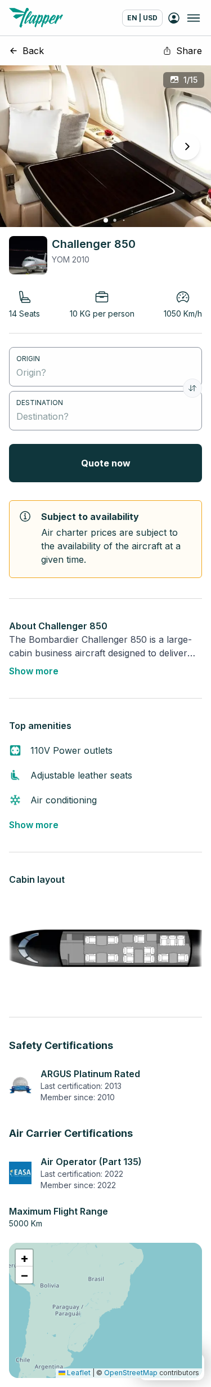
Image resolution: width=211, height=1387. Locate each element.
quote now (106, 463)
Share (189, 50)
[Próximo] (186, 146)
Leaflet (78, 1372)
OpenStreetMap (131, 1372)
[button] (24, 1258)
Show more (34, 671)
